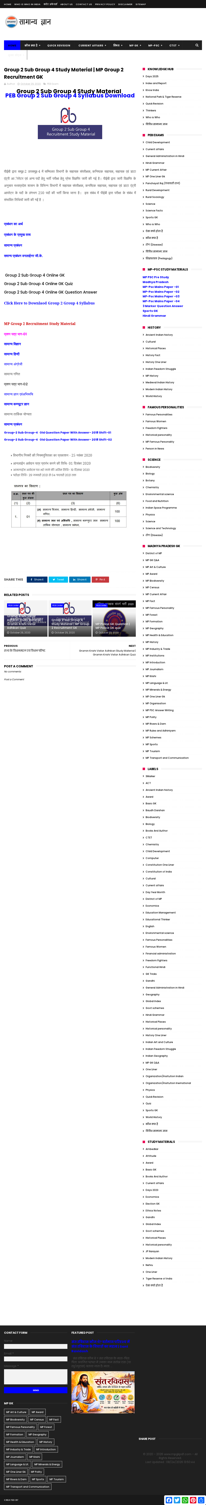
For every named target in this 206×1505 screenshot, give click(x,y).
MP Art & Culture (156, 567)
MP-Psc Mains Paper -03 (161, 296)
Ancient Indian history (159, 335)
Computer (152, 858)
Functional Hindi (155, 967)
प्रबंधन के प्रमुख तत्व (17, 234)
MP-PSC (154, 45)
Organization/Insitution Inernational (168, 1083)
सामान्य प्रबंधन (13, 245)
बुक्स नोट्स (14, 55)
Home (7, 4)
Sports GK (152, 217)
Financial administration (161, 953)
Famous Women (156, 421)
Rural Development (158, 190)
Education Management (161, 912)
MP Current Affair (156, 169)
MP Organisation (156, 703)
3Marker (150, 776)
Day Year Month (155, 892)
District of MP (154, 553)
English (150, 926)
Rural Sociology (155, 197)
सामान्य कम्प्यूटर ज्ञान (16, 403)
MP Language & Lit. (157, 683)
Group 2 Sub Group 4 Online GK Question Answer (50, 292)
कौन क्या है (31, 45)
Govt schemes (155, 1008)
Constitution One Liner (160, 864)
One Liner (151, 1069)
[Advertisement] (129, 24)
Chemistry (152, 487)
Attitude (151, 1156)
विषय (116, 45)
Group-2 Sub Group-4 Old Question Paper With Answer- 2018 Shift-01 (57, 433)
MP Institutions (155, 655)
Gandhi (150, 980)
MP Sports (152, 744)
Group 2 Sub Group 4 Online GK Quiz (38, 283)
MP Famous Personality (160, 441)
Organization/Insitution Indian (164, 1076)
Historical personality (159, 435)
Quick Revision (58, 45)
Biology (150, 473)
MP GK (133, 45)
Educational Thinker (158, 919)
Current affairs (155, 149)
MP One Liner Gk (155, 176)
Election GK (153, 1203)
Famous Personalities (159, 414)
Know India (152, 90)
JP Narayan (152, 1251)
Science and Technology (161, 528)
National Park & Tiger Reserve (163, 96)
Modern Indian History (159, 389)
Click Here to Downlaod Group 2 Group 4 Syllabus (49, 303)
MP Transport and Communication (167, 758)
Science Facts (154, 210)
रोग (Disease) (154, 244)
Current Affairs (90, 45)
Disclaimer (125, 4)
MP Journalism (154, 669)
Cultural (151, 341)
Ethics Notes (153, 1210)
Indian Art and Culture (159, 1042)
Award (149, 796)
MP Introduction (155, 662)
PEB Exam (53, 84)
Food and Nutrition (157, 501)
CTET (173, 45)
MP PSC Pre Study (156, 277)
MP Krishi (151, 676)
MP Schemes (153, 737)
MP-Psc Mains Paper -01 (161, 287)
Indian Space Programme (161, 507)
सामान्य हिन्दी (12, 353)
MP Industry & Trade (158, 649)
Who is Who (153, 117)
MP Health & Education (159, 635)
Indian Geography (157, 1056)
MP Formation (154, 621)
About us (66, 4)
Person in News (155, 448)
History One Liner (156, 362)
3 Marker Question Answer (163, 306)
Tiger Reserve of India (159, 1278)
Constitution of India (159, 871)
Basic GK (151, 803)
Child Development (158, 142)
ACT (148, 783)
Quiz (148, 1103)
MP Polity (151, 717)
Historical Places (156, 348)
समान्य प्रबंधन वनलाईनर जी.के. (23, 255)
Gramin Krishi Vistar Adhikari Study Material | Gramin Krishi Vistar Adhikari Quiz (24, 622)
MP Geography (155, 628)
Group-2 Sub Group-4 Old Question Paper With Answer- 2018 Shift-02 (58, 440)
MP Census (152, 587)
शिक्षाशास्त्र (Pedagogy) (159, 258)
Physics (150, 514)
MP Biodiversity (155, 580)
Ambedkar (152, 1149)
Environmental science (160, 494)
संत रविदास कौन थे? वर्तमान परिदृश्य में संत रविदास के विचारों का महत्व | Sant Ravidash (100, 1346)
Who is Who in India (27, 4)
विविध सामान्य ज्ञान (156, 124)
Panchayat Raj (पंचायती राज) (163, 183)
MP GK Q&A (152, 560)
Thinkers (151, 110)
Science (150, 204)
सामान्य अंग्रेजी (13, 364)
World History (154, 396)
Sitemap (141, 4)
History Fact (153, 355)
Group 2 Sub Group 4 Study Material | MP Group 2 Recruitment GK (70, 624)
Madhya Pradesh (156, 282)
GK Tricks (151, 974)
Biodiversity (153, 467)
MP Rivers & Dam (156, 723)
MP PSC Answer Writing (160, 710)
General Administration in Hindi (165, 156)
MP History (152, 375)
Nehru (149, 1265)
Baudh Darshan (155, 810)
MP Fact (150, 601)
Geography (153, 994)
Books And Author (157, 830)
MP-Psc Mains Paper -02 (161, 292)
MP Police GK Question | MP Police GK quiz (113, 626)
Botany (150, 480)
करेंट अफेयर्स (50, 4)
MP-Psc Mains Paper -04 (161, 301)
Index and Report (156, 83)
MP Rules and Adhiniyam (161, 730)
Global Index (153, 1001)
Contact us (84, 4)
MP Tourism (153, 751)
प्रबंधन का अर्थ (13, 223)
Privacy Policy (105, 4)
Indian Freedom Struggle (161, 369)
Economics (152, 905)
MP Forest (152, 615)
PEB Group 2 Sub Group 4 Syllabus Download (70, 95)
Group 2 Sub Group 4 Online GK (35, 275)
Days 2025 (152, 76)
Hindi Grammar (155, 163)
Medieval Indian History (160, 382)
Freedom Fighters (156, 428)
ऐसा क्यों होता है (154, 231)
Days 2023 (152, 1190)
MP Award (151, 574)
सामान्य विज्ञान (12, 343)
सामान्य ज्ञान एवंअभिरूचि (18, 394)
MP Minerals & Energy (158, 689)
